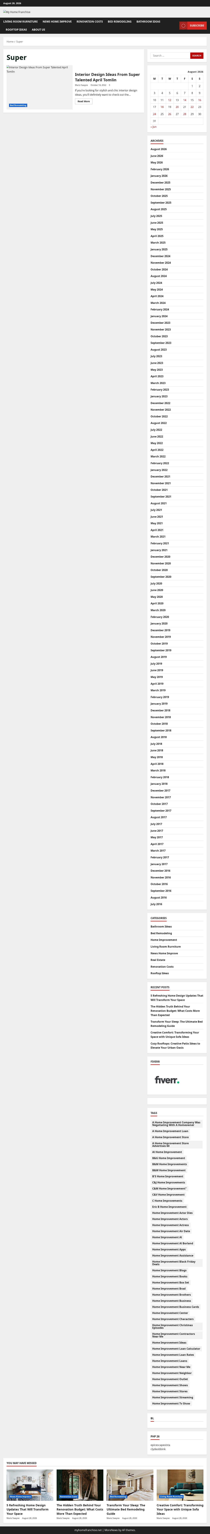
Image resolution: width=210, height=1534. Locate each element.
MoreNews (111, 1530)
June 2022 (157, 436)
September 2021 (161, 496)
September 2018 (161, 730)
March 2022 (158, 456)
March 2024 (158, 303)
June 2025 (157, 223)
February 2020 (160, 617)
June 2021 (157, 516)
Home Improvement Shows (170, 1385)
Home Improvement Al (167, 1237)
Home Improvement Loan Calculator (176, 1348)
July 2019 (156, 663)
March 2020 (158, 610)
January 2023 (159, 396)
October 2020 (159, 570)
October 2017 (159, 804)
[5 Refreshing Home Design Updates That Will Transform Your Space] (30, 1485)
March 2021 (158, 536)
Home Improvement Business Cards (175, 1307)
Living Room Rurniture (20, 21)
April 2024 (157, 296)
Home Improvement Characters (173, 1319)
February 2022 (160, 463)
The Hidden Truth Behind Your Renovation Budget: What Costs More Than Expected (175, 1011)
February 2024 (160, 309)
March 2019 (158, 690)
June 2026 (157, 156)
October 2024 (159, 269)
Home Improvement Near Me (171, 1367)
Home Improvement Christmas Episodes (172, 1326)
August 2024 (159, 276)
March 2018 (158, 770)
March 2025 (158, 242)
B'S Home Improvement (167, 1176)
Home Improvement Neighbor (172, 1373)
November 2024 (161, 262)
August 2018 (159, 737)
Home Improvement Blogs (169, 1270)
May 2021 (157, 523)
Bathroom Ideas (148, 21)
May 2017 (157, 837)
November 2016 (161, 877)
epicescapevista (160, 1445)
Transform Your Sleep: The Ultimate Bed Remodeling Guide (126, 1509)
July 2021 (156, 510)
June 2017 (157, 831)
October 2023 (159, 336)
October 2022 (159, 416)
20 (177, 107)
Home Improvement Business (171, 1301)
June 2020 (157, 590)
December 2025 (160, 182)
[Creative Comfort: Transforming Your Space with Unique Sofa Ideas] (180, 1485)
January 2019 (159, 703)
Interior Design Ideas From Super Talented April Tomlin (40, 87)
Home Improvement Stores (170, 1391)
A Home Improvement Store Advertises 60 (170, 1144)
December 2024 (160, 256)
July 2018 (156, 744)
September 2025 (161, 202)
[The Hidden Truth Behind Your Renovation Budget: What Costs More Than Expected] (80, 1485)
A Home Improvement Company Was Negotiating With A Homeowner (176, 1124)
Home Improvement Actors (170, 1219)
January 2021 (159, 550)
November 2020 (161, 563)
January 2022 (159, 470)
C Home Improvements (167, 1201)
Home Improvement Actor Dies (172, 1213)
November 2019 (161, 637)
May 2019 (157, 677)
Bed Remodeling (120, 21)
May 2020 (157, 597)
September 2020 (161, 577)
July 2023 (156, 356)
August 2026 (159, 149)
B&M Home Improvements (169, 1164)
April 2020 (157, 603)
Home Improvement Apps (169, 1249)
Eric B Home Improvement (169, 1207)
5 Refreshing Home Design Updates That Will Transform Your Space (28, 1509)
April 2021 (157, 530)
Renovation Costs (90, 21)
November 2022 (161, 409)
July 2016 (156, 904)
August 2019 (159, 657)
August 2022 (159, 423)
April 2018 (157, 764)
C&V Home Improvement (168, 1194)
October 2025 (159, 196)
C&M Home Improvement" (169, 1188)
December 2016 (160, 871)
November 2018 (161, 717)
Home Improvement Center (170, 1313)
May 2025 (157, 229)
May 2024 (157, 289)
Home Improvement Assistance (172, 1255)
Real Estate (158, 960)
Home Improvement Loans (169, 1361)
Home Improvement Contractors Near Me (173, 1335)
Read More (85, 102)
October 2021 (159, 490)
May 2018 (157, 757)
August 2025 (159, 209)
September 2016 (161, 891)
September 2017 (161, 810)
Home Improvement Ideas (169, 1342)
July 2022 (156, 430)
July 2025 (156, 216)
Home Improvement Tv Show (171, 1403)
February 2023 (160, 389)
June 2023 (157, 363)
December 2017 (160, 790)
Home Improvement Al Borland (172, 1243)
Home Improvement (164, 940)
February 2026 (160, 169)
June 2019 (157, 670)
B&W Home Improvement (169, 1170)
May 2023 (157, 369)
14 (184, 100)
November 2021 (161, 483)
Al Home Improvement (167, 1152)
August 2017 (159, 817)
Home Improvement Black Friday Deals (173, 1263)
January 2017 (159, 864)
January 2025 (159, 249)
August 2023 (159, 349)
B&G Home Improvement (168, 1158)
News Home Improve (57, 21)
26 (169, 114)
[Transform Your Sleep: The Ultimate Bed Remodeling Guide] (130, 1485)
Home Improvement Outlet (170, 1379)
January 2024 (159, 316)
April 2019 (157, 684)
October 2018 (159, 724)
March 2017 (158, 850)
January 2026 (159, 176)
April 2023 (157, 376)
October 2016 (159, 884)
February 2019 (160, 697)
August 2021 (159, 503)
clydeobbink (158, 1449)
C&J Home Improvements (168, 1182)
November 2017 (161, 797)
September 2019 (161, 650)
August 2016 (159, 897)
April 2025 (157, 236)
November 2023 (161, 329)
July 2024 (156, 283)
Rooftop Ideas (16, 29)
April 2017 (157, 844)
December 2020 (160, 556)
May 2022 (157, 443)
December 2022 (160, 403)
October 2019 (159, 643)
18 (162, 107)
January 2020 (159, 623)
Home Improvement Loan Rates (173, 1355)
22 (192, 107)
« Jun (154, 127)
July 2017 (156, 824)
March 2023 (158, 383)
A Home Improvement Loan (170, 1131)
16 (199, 100)
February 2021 (160, 543)
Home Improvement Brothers (171, 1294)
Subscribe (197, 25)
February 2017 (160, 857)
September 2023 (161, 343)
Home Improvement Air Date (171, 1231)
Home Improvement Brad (169, 1288)
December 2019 (160, 630)
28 (184, 114)
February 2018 (160, 777)
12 (169, 100)
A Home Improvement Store (170, 1137)
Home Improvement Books (169, 1276)
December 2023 (160, 323)
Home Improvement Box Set (170, 1282)
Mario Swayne (81, 85)
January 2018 (159, 784)
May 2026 (157, 162)
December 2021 (160, 476)
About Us (38, 29)
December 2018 (160, 710)
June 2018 (157, 750)
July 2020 (156, 583)
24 (154, 114)
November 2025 (161, 189)
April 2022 (157, 450)
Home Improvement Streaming (172, 1397)
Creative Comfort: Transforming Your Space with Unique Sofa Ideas (180, 1509)
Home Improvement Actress (170, 1225)
